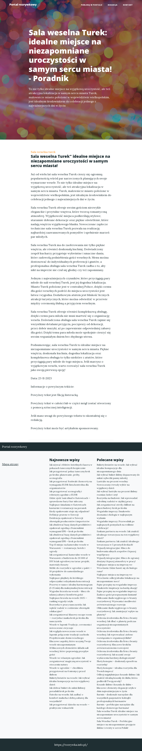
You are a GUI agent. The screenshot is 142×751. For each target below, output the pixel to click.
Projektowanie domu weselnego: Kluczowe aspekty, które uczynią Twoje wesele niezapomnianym (70, 641)
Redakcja (112, 5)
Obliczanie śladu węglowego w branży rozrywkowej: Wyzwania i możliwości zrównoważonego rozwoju (117, 601)
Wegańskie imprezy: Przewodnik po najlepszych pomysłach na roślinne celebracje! (116, 524)
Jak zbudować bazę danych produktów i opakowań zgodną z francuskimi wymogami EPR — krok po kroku (70, 528)
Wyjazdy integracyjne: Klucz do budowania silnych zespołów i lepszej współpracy (116, 551)
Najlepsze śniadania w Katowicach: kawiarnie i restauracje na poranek (67, 506)
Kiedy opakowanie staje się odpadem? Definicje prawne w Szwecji (69, 513)
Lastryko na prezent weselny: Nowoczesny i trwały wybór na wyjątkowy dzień (113, 484)
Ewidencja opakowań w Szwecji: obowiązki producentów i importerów (69, 520)
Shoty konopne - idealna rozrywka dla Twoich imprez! (117, 669)
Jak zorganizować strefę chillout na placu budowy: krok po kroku (115, 506)
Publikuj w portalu (91, 5)
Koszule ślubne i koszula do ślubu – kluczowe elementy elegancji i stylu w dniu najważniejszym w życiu (116, 688)
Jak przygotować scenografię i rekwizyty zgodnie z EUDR (65, 493)
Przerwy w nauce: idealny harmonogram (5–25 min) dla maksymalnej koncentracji (70, 586)
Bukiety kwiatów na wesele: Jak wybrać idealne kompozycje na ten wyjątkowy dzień (69, 681)
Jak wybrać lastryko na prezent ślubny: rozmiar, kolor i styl (117, 493)
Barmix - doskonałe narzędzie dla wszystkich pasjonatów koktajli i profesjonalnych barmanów (114, 698)
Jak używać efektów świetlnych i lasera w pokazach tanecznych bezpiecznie (70, 466)
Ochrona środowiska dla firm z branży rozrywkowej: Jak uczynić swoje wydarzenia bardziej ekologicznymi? (117, 654)
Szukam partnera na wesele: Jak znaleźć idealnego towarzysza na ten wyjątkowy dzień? (118, 534)
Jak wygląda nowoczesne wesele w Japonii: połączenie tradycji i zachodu (69, 633)
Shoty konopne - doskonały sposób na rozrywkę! (117, 663)
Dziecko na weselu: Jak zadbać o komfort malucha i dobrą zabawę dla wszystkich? (68, 698)
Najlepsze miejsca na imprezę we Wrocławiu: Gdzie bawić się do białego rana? (117, 568)
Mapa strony (10, 464)
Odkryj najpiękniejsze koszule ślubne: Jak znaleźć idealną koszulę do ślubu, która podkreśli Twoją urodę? (118, 678)
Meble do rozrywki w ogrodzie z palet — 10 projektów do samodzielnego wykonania (70, 571)
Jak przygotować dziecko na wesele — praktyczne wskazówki (69, 706)
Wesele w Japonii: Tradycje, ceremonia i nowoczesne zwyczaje (70, 626)
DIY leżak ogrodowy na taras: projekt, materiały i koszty (69, 563)
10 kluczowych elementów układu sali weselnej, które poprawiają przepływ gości (69, 651)
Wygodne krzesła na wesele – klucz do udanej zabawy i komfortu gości (69, 593)
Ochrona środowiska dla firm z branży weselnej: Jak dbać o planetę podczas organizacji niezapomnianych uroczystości (117, 623)
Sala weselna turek (43, 152)
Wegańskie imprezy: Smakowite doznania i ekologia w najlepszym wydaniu (114, 514)
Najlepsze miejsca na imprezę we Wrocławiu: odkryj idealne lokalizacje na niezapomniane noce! (118, 578)
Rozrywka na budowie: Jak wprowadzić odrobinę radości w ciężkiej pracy (117, 500)
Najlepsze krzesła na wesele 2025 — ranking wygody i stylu (68, 600)
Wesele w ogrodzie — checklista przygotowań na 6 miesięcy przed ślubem (67, 671)
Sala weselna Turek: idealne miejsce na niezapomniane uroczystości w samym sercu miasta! (117, 714)
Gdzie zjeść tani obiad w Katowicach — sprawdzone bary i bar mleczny (69, 500)
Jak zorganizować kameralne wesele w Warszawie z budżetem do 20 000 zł (69, 556)
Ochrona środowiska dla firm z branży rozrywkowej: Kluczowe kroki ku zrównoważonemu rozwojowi (117, 644)
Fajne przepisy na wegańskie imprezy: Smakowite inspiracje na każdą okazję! (117, 586)
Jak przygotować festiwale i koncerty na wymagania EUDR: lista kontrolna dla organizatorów (70, 484)
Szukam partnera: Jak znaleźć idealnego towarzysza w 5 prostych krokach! (118, 543)
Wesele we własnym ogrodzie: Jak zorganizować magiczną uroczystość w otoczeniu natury (70, 661)
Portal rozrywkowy (23, 4)
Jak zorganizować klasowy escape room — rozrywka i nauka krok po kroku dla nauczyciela (70, 618)
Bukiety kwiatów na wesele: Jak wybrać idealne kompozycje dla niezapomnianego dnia (117, 468)
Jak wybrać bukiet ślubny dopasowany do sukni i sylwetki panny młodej (118, 476)
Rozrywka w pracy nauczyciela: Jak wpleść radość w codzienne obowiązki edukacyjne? (69, 608)
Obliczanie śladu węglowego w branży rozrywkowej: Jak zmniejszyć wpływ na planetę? (117, 611)
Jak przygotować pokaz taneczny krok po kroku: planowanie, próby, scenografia (69, 474)
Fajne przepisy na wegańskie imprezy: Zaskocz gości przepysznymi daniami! (117, 593)
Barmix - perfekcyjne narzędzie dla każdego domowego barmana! (115, 706)
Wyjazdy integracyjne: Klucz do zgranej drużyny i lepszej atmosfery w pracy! (118, 560)
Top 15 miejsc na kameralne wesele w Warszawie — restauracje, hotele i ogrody (69, 548)
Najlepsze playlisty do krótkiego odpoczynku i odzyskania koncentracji (69, 580)
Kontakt (128, 5)
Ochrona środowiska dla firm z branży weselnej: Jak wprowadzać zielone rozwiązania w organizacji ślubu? (117, 634)
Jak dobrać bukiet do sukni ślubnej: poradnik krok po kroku (67, 689)
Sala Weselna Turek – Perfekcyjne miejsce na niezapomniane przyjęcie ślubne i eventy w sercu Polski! (116, 724)
